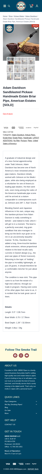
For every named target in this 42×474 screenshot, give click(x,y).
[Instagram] (21, 355)
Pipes (30, 141)
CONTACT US (10, 424)
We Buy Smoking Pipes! (13, 404)
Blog (6, 407)
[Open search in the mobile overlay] (9, 6)
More (7, 413)
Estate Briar (7, 138)
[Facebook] (15, 355)
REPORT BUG (33, 469)
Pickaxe (24, 141)
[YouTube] (27, 355)
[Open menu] (5, 6)
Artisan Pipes (30, 135)
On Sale (8, 410)
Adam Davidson (18, 135)
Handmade (27, 138)
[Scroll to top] (40, 334)
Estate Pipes (17, 138)
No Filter (16, 141)
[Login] (37, 6)
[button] (36, 27)
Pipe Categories (10, 401)
